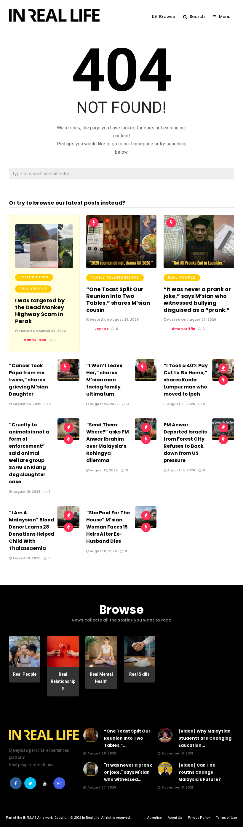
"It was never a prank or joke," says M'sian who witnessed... (128, 772)
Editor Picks (34, 277)
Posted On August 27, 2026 (191, 319)
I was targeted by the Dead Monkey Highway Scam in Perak (40, 311)
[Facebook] (16, 783)
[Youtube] (45, 783)
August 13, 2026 (26, 558)
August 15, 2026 (180, 470)
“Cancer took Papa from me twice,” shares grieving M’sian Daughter (28, 379)
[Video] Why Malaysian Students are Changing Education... (204, 738)
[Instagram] (59, 783)
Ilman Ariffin (183, 328)
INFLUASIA (31, 818)
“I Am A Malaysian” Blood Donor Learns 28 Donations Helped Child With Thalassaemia (31, 530)
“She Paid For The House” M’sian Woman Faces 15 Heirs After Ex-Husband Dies (108, 527)
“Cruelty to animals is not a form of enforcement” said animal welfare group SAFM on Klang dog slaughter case (29, 453)
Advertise (154, 818)
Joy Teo (102, 328)
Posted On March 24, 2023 (42, 330)
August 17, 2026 (103, 470)
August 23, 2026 (104, 404)
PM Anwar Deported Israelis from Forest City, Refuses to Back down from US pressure (185, 442)
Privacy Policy (199, 818)
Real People (33, 289)
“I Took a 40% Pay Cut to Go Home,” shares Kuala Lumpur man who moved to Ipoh (186, 379)
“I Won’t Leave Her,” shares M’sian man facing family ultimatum (104, 379)
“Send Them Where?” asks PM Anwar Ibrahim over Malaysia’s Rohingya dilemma (107, 442)
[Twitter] (30, 783)
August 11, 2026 (103, 551)
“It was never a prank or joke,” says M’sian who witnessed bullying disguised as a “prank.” (197, 299)
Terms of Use (226, 818)
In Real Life (91, 818)
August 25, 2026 (26, 404)
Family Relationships (115, 278)
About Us (175, 818)
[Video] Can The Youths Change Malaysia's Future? (199, 772)
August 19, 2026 (26, 491)
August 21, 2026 (180, 404)
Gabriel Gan (34, 340)
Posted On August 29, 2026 (114, 319)
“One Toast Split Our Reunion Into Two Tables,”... (127, 738)
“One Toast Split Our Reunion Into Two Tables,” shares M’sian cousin (118, 299)
